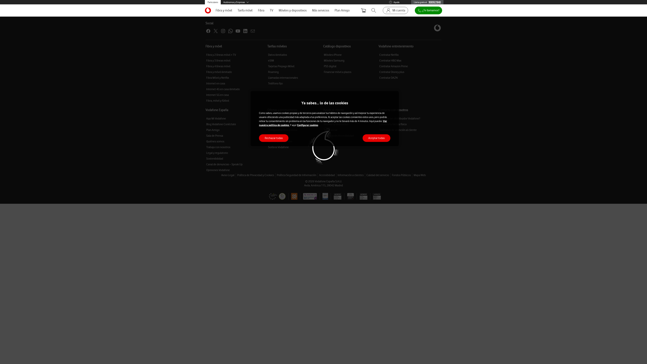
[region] (325, 118)
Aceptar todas (376, 138)
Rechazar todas (274, 138)
